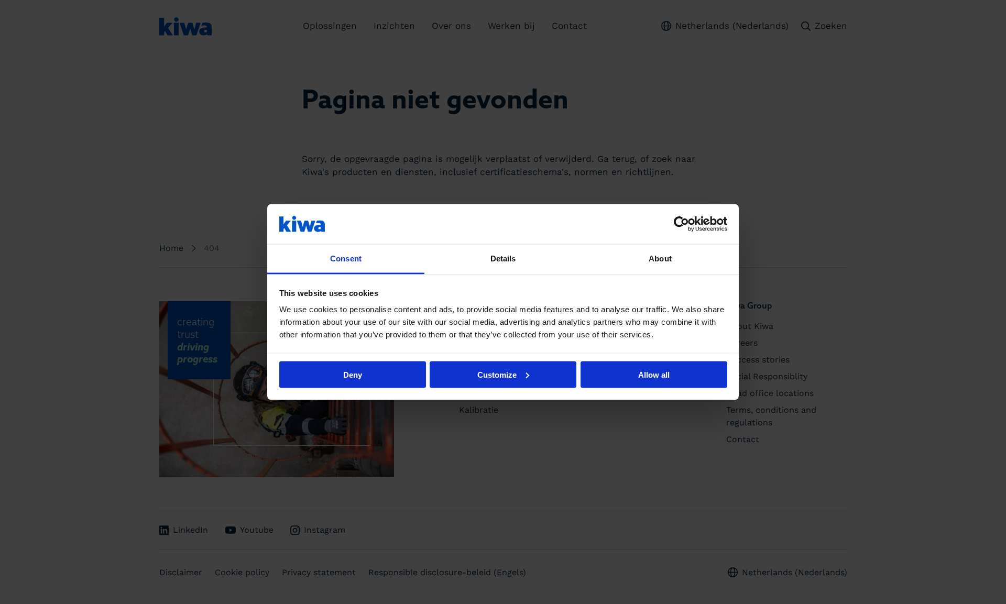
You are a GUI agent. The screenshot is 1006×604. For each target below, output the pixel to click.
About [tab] (660, 258)
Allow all (654, 374)
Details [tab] (503, 258)
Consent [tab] (346, 258)
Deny (352, 374)
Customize (497, 374)
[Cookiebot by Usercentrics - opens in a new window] (681, 224)
